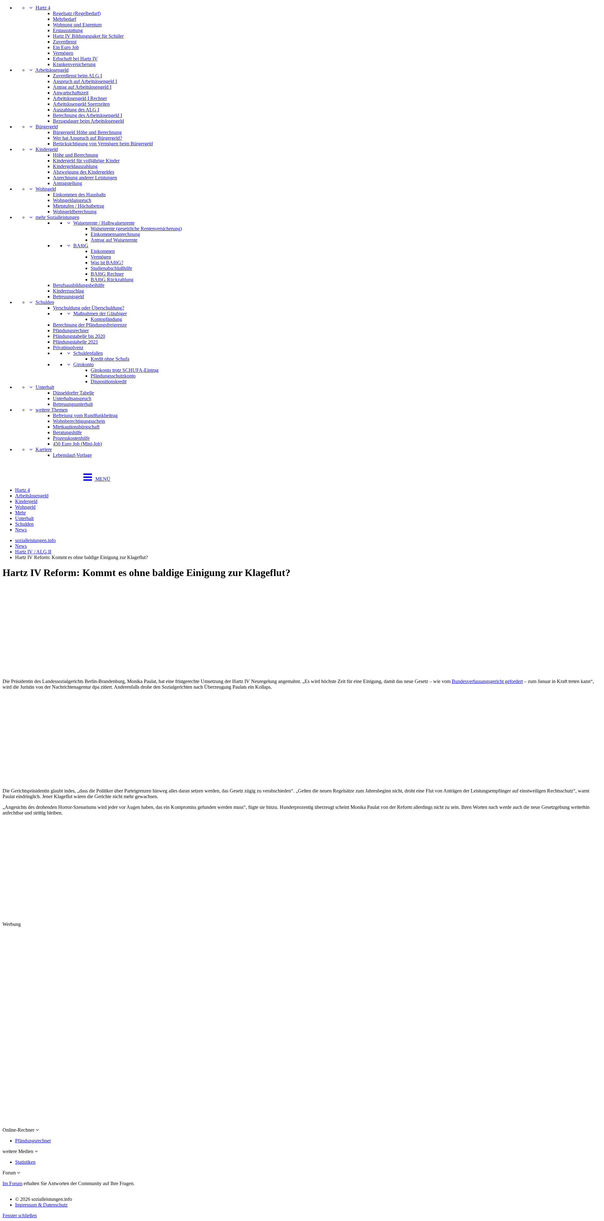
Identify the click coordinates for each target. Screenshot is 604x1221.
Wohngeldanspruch (72, 200)
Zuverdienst (64, 41)
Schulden (45, 302)
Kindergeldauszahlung (75, 166)
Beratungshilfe (67, 432)
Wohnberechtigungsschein (79, 421)
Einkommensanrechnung (115, 234)
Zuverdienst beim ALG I (77, 75)
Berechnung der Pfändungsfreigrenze (90, 325)
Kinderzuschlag (68, 291)
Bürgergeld (47, 126)
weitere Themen (52, 409)
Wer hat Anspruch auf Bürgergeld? (87, 138)
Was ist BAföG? (107, 262)
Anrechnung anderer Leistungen (85, 177)
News (21, 529)
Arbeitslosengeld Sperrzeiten (81, 104)
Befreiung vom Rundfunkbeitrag (85, 415)
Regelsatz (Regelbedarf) (77, 13)
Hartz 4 (43, 7)
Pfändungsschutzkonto (113, 375)
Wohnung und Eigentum (77, 24)
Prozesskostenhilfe (71, 438)
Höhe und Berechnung (75, 155)
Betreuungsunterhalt (73, 404)
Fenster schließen (20, 1215)
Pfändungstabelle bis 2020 (79, 336)
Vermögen (63, 53)
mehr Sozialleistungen (57, 217)
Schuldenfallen (88, 353)
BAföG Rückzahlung (112, 279)
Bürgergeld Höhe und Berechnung (87, 132)
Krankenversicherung (74, 64)
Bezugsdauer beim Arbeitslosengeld (88, 121)
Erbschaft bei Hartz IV (75, 58)
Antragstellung (67, 183)
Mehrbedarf (64, 19)
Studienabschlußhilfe (111, 268)
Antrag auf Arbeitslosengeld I (82, 87)
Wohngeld (46, 189)
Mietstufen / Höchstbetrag (78, 206)
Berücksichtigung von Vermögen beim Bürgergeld (103, 143)
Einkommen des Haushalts (79, 194)
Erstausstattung (68, 30)
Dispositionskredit (108, 381)
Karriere (44, 449)
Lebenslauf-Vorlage (72, 455)
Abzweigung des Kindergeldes (83, 172)
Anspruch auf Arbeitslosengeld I (85, 81)
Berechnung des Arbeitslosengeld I (87, 115)
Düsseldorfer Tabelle (73, 392)
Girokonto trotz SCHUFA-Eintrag (125, 370)
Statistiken (25, 1162)
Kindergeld (47, 149)
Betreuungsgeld (68, 296)
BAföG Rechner (107, 274)
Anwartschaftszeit (70, 92)
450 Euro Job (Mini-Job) (77, 443)
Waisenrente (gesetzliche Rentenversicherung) (136, 228)
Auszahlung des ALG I (76, 109)
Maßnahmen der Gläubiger (100, 313)
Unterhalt (45, 387)
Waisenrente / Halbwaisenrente (104, 223)
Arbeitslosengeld (52, 70)
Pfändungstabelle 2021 (75, 341)
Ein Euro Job (66, 47)
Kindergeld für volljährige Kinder (86, 160)
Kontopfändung (106, 319)
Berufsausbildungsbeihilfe (78, 285)
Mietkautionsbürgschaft (76, 426)
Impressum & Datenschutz (41, 1204)
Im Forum (12, 1183)
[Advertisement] (191, 629)
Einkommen (103, 251)
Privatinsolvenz (68, 347)
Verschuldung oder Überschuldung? (88, 308)
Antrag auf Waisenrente (114, 240)
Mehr (20, 512)
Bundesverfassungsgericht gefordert (487, 681)
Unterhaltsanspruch (72, 398)
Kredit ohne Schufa (110, 358)
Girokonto (83, 364)
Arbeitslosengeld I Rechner (80, 98)
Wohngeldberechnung (75, 211)
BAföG (80, 245)
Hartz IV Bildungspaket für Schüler (88, 36)
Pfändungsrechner (71, 330)
